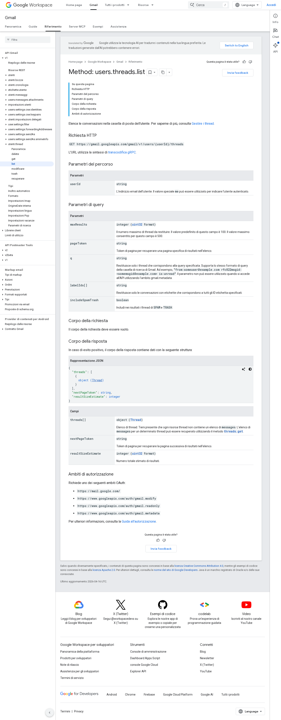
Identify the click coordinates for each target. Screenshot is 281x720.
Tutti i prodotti (114, 5)
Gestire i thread (203, 124)
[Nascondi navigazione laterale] (49, 712)
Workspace (40, 5)
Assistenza (118, 26)
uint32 (137, 224)
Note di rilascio (69, 664)
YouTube (206, 671)
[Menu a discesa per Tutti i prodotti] (129, 5)
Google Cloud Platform (178, 694)
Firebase (149, 694)
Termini (65, 711)
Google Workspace (99, 61)
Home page (74, 5)
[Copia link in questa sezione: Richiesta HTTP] (101, 135)
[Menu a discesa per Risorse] (154, 5)
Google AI (207, 694)
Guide (33, 26)
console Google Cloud (144, 664)
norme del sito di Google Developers (175, 569)
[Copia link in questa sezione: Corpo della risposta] (111, 341)
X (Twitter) (207, 664)
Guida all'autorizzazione (139, 521)
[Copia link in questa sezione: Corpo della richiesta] (112, 321)
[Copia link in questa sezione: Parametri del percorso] (117, 164)
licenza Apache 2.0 (104, 569)
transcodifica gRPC (122, 152)
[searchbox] (27, 39)
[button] (27, 57)
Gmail (93, 5)
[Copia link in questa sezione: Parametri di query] (108, 205)
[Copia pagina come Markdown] (163, 72)
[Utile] (244, 62)
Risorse (143, 5)
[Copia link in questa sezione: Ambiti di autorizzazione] (118, 474)
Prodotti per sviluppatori (75, 658)
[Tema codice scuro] (250, 369)
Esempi (98, 26)
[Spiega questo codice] (243, 369)
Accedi (271, 5)
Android (112, 694)
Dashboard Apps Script (145, 658)
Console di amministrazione (148, 651)
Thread (97, 380)
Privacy (79, 711)
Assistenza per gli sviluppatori (79, 671)
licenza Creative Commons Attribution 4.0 (198, 565)
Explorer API (138, 671)
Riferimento (53, 26)
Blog (203, 651)
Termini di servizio (72, 678)
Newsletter (207, 658)
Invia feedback (237, 73)
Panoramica (13, 26)
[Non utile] (250, 62)
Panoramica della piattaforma (79, 651)
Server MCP (77, 26)
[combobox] (208, 5)
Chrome (130, 694)
